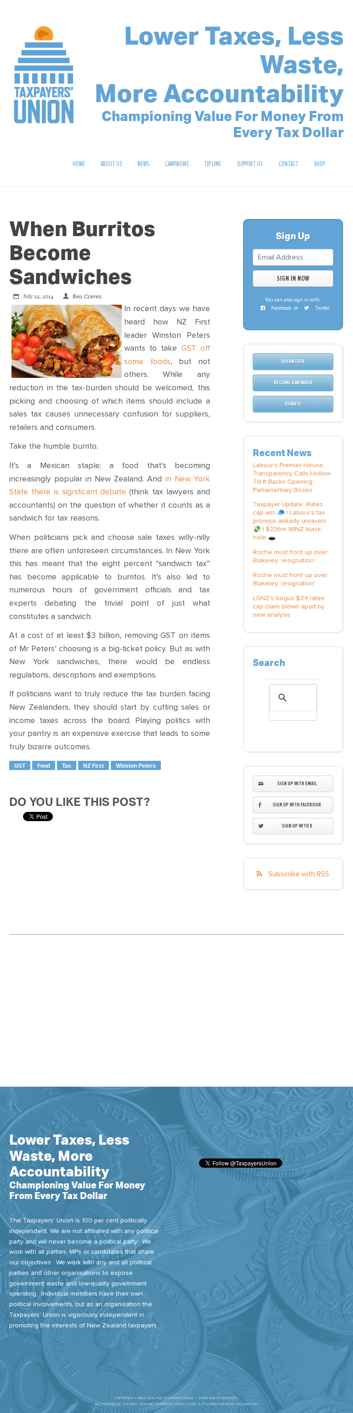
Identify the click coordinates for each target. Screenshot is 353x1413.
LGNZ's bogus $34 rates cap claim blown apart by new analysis (289, 606)
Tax (66, 766)
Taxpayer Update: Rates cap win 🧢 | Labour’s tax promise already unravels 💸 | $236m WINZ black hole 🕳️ (289, 520)
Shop (319, 164)
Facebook (280, 308)
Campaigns (176, 164)
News (143, 164)
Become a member (293, 382)
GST (19, 766)
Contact (288, 164)
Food (43, 766)
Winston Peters (136, 766)
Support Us (249, 164)
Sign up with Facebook (297, 804)
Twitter (321, 308)
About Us (111, 164)
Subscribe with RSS (298, 874)
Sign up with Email (297, 783)
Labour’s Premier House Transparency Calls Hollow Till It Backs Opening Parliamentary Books (291, 477)
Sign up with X (297, 825)
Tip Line (212, 164)
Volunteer (292, 361)
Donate (293, 403)
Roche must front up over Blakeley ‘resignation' (290, 556)
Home (79, 164)
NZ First (93, 766)
